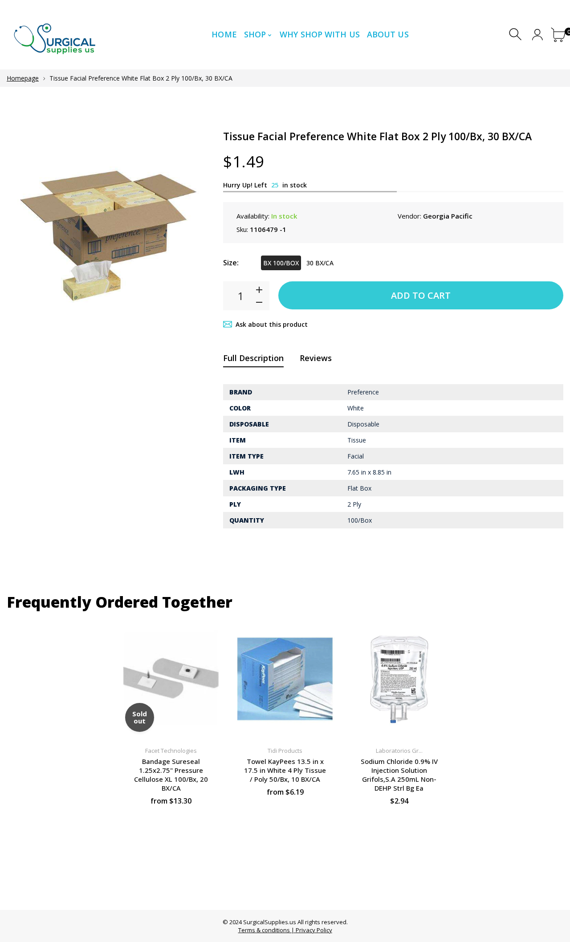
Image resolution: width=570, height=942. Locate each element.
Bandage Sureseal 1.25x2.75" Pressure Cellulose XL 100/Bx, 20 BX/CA (171, 774)
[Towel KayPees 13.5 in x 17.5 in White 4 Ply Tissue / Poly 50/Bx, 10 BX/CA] (285, 679)
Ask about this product (272, 324)
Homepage (23, 78)
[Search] (516, 34)
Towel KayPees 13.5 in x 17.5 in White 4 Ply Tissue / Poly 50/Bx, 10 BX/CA (285, 770)
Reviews (316, 358)
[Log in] (537, 34)
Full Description (253, 358)
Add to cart (421, 295)
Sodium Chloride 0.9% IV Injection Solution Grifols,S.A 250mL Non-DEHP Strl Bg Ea (399, 774)
